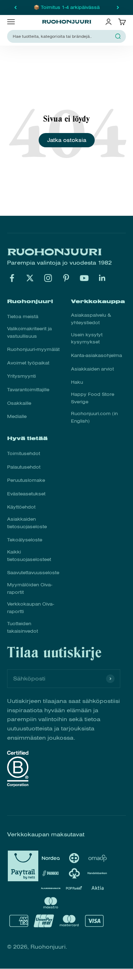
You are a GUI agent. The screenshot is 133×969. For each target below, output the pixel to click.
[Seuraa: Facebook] (12, 278)
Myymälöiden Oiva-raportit (29, 588)
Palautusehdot (23, 467)
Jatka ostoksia (66, 140)
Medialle (17, 416)
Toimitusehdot (23, 454)
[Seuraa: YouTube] (84, 278)
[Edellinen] (15, 7)
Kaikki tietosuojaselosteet (29, 555)
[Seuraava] (118, 7)
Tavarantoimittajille (28, 390)
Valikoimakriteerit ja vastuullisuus (29, 332)
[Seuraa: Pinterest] (66, 278)
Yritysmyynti (21, 376)
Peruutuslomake (26, 480)
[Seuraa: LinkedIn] (102, 278)
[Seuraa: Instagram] (48, 278)
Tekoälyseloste (24, 540)
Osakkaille (19, 403)
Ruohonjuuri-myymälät (33, 349)
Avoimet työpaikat (28, 363)
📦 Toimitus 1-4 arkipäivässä (67, 7)
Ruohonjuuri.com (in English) (94, 417)
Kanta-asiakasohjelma (96, 355)
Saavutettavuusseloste (33, 573)
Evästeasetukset (26, 494)
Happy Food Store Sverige (92, 398)
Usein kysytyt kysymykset (86, 338)
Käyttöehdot (21, 507)
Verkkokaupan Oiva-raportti (30, 607)
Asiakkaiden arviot (92, 369)
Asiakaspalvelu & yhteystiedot (91, 319)
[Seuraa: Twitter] (30, 278)
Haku (77, 382)
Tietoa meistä (22, 317)
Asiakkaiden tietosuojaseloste (27, 523)
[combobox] (62, 36)
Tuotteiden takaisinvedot (22, 627)
